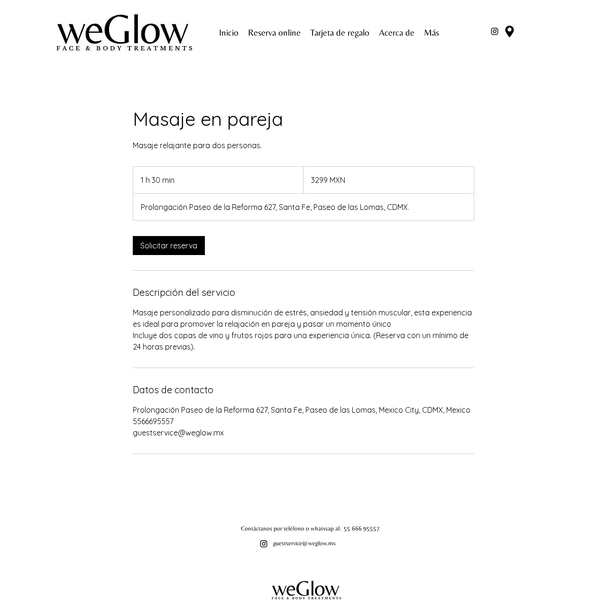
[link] (169, 245)
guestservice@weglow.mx (304, 543)
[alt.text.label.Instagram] (494, 31)
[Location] (509, 31)
